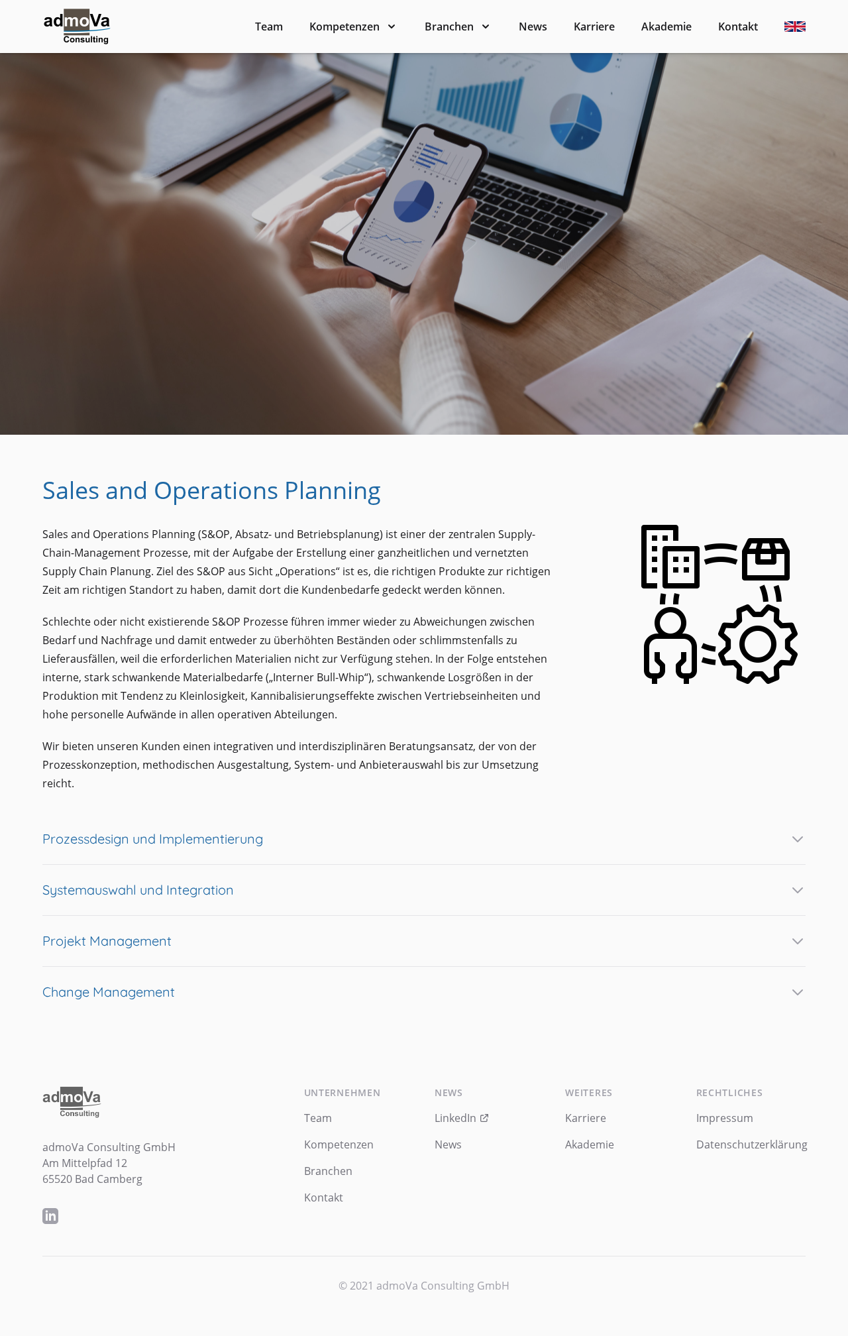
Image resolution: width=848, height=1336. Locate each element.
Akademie (666, 26)
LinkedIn (457, 1118)
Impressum (724, 1118)
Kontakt (738, 26)
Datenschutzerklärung (752, 1144)
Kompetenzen (344, 26)
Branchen (449, 26)
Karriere (594, 26)
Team (269, 26)
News (533, 26)
